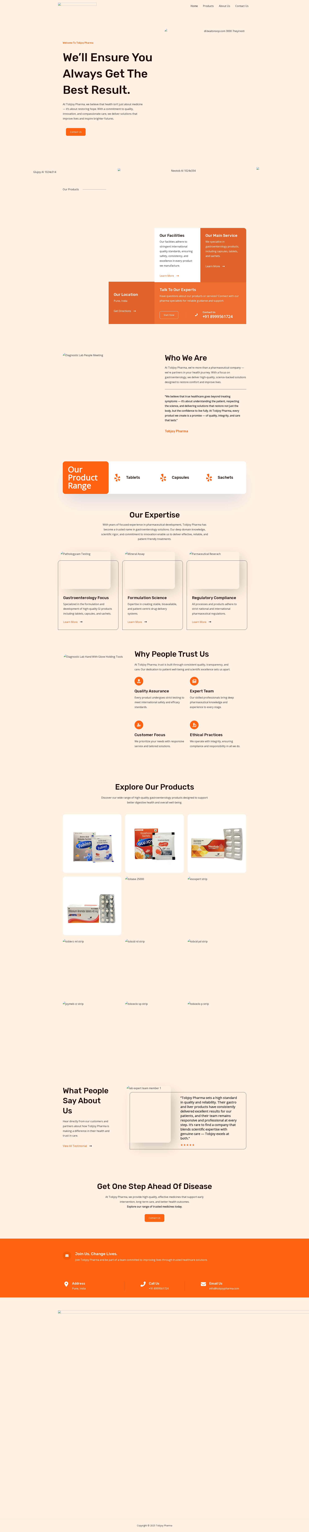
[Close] (305, 3)
